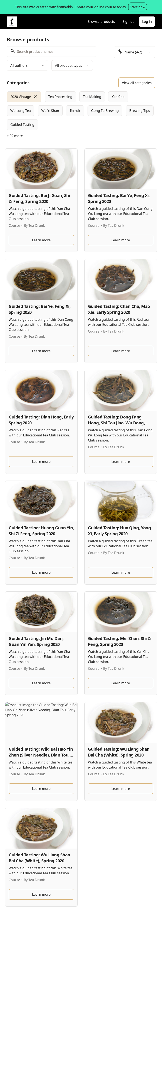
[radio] (24, 96)
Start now (137, 7)
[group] (81, 110)
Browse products (101, 21)
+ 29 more (15, 135)
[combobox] (27, 65)
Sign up (129, 21)
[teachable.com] (64, 6)
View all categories (137, 82)
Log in (147, 21)
